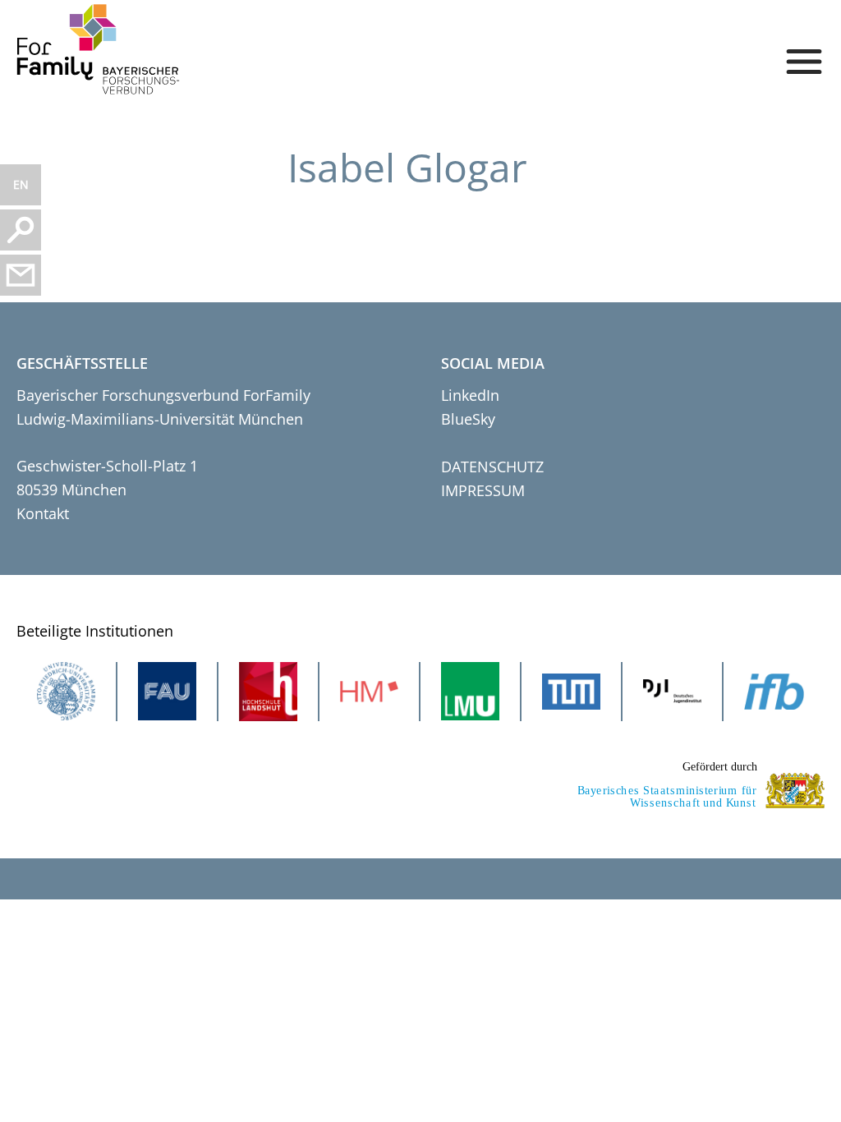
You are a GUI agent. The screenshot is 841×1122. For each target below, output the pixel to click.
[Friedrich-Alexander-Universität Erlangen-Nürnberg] (167, 691)
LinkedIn (470, 395)
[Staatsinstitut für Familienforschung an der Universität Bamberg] (774, 691)
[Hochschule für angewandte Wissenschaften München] (369, 691)
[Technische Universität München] (571, 691)
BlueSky (468, 419)
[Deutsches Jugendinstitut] (672, 691)
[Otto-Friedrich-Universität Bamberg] (66, 691)
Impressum (483, 490)
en (21, 184)
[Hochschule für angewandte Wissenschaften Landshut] (268, 691)
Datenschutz (492, 466)
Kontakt (42, 513)
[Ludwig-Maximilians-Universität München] (470, 691)
